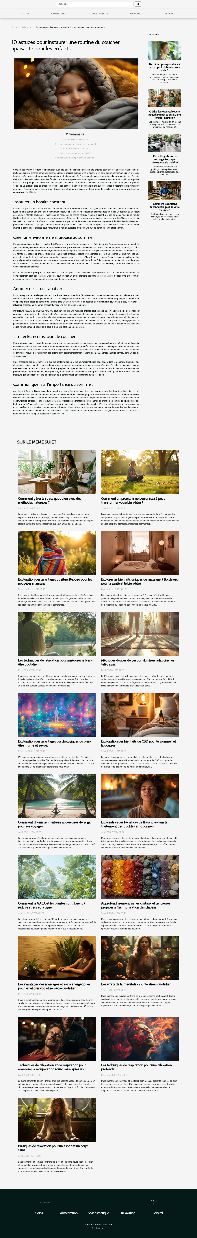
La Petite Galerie (105, 276)
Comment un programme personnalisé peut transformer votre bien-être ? (133, 500)
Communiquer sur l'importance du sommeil (75, 157)
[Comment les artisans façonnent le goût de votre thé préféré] (164, 190)
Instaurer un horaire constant (75, 139)
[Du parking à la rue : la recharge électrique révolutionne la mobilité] (164, 143)
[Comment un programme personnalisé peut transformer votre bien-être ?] (140, 472)
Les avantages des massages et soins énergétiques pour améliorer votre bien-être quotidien (54, 986)
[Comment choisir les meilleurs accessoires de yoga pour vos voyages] (57, 796)
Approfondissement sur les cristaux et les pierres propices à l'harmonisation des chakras (135, 905)
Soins (25, 13)
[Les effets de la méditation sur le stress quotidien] (140, 957)
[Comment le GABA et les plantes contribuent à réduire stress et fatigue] (57, 876)
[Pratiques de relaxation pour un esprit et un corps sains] (57, 1119)
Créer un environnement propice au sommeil (75, 144)
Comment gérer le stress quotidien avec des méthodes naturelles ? (49, 500)
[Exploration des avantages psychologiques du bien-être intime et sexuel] (57, 714)
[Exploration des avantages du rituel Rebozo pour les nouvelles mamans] (57, 553)
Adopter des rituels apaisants (75, 148)
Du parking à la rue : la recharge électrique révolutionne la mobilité (165, 159)
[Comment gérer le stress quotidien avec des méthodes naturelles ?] (57, 472)
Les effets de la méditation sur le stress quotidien (136, 984)
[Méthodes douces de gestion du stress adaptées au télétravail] (140, 634)
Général (170, 13)
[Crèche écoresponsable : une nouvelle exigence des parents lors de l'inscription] (164, 98)
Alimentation (59, 13)
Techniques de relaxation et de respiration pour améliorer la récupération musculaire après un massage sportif (52, 1069)
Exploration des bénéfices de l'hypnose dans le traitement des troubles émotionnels (134, 824)
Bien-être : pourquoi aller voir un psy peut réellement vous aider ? (165, 67)
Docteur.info (98, 1228)
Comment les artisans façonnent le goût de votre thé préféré (165, 207)
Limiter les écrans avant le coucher (75, 153)
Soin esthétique (98, 13)
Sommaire (76, 134)
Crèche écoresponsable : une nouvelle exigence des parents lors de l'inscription (164, 114)
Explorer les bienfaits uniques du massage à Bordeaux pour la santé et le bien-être (139, 581)
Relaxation (136, 13)
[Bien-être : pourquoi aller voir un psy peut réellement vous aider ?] (164, 50)
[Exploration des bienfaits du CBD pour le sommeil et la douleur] (140, 714)
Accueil (15, 27)
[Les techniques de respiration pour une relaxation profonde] (140, 1038)
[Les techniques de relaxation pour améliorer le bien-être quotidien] (57, 634)
